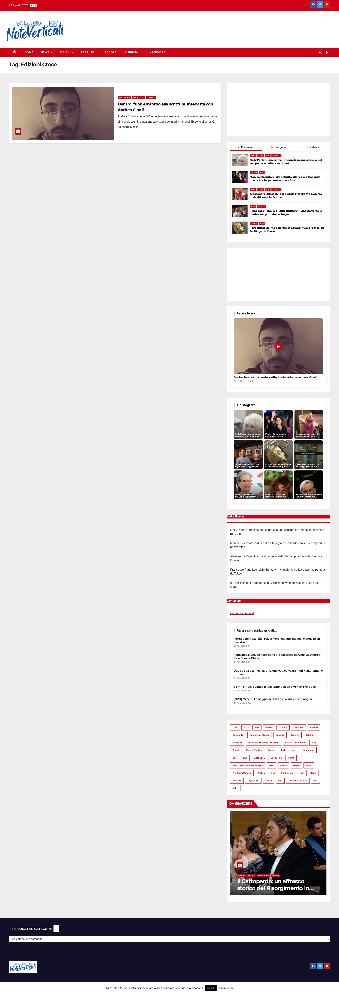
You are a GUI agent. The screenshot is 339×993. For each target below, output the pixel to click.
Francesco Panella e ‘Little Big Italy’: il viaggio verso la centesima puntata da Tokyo (286, 212)
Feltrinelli (237, 742)
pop (273, 773)
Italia (283, 750)
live (245, 758)
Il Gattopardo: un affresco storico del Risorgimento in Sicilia (271, 888)
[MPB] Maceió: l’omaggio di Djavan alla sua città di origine (273, 699)
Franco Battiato (254, 750)
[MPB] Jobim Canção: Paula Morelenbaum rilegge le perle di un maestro (277, 640)
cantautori (298, 727)
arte (257, 727)
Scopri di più (226, 987)
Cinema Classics (244, 876)
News (45, 52)
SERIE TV (277, 155)
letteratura (308, 750)
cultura (309, 735)
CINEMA (254, 172)
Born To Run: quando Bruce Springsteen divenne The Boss (275, 686)
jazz (294, 750)
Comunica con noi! (242, 613)
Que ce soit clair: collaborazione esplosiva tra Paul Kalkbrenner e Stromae (278, 672)
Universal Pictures (298, 780)
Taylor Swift (253, 780)
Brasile (269, 727)
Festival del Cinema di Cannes (263, 742)
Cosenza (294, 735)
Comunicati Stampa (259, 735)
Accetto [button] (211, 988)
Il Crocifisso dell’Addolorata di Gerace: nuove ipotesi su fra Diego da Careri (287, 229)
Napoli (296, 765)
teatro (268, 780)
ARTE (253, 155)
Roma (313, 773)
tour (280, 780)
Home (29, 52)
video (235, 788)
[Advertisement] (135, 23)
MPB (271, 765)
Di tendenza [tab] (310, 147)
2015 (246, 727)
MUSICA (254, 223)
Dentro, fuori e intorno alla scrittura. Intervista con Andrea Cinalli (275, 377)
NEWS (268, 155)
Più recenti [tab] (246, 147)
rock (301, 773)
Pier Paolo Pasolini (242, 773)
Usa (315, 780)
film (314, 742)
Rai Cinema (287, 773)
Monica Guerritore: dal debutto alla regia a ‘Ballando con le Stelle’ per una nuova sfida (285, 178)
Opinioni (132, 52)
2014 (235, 727)
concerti (280, 735)
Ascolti (111, 52)
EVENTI (260, 155)
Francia (236, 750)
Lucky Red (276, 758)
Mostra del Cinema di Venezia (248, 765)
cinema (314, 727)
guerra (271, 750)
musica (283, 765)
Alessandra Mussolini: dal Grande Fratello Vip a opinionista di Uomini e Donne (286, 195)
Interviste (157, 52)
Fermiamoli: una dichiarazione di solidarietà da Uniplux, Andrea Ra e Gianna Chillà (277, 656)
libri (235, 758)
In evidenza (124, 97)
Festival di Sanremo (295, 742)
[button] (320, 52)
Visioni (65, 52)
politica (261, 773)
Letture (88, 52)
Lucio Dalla (259, 758)
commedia (238, 735)
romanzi (237, 780)
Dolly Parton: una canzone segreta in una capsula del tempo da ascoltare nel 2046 (286, 161)
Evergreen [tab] (278, 147)
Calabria (283, 727)
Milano (291, 758)
